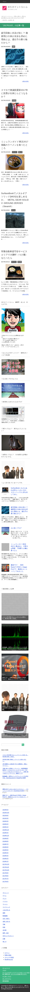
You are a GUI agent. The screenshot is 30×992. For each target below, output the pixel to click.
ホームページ (6, 968)
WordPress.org (9, 959)
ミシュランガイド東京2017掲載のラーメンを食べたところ (14, 144)
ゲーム (13, 210)
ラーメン (14, 152)
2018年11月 (6, 835)
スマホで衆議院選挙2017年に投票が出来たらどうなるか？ (14, 93)
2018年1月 (5, 861)
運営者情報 (6, 981)
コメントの (9, 957)
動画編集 (5, 915)
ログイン (7, 953)
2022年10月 (6, 812)
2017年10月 (6, 870)
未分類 (14, 100)
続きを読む (26, 81)
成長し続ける (6, 921)
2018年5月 (5, 850)
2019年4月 (5, 832)
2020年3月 (5, 821)
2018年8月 (5, 841)
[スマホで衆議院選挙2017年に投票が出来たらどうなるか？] (15, 117)
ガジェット (6, 892)
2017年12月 (6, 864)
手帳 (4, 924)
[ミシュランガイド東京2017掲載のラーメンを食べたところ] (15, 168)
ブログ (4, 970)
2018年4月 (5, 853)
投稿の (8, 955)
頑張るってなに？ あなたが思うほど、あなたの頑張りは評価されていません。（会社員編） (14, 707)
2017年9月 (5, 873)
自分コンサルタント (8, 936)
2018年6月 (5, 847)
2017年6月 (5, 881)
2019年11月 (6, 830)
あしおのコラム (7, 978)
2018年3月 (5, 855)
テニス (4, 898)
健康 (13, 46)
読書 (4, 938)
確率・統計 (6, 933)
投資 (4, 927)
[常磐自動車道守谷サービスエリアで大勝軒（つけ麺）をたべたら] (15, 278)
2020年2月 (5, 824)
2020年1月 (5, 827)
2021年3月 (5, 818)
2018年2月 (5, 858)
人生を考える (6, 910)
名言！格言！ (6, 918)
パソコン (5, 901)
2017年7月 (5, 878)
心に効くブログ (16, 528)
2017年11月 (6, 867)
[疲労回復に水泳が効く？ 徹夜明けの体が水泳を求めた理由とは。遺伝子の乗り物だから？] (15, 63)
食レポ (20, 152)
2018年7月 (5, 844)
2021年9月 (5, 815)
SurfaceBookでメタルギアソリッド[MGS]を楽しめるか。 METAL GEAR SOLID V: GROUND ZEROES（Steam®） (15, 200)
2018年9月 (5, 838)
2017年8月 (5, 875)
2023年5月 (5, 809)
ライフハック (6, 907)
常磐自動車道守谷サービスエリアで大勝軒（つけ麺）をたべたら (14, 254)
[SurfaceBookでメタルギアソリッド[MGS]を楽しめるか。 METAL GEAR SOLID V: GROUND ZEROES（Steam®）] (15, 227)
